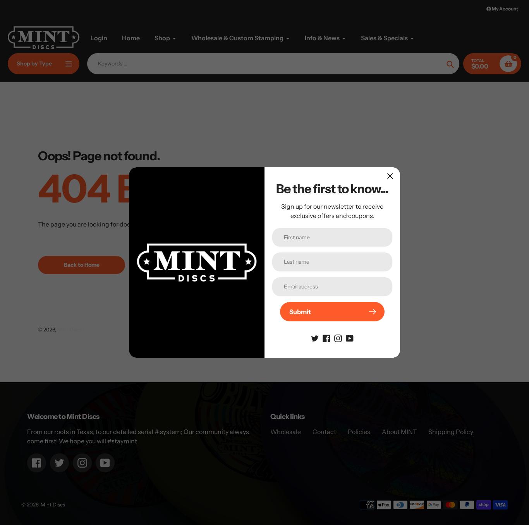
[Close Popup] (390, 176)
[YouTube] (350, 337)
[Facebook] (326, 337)
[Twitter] (315, 337)
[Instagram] (338, 337)
